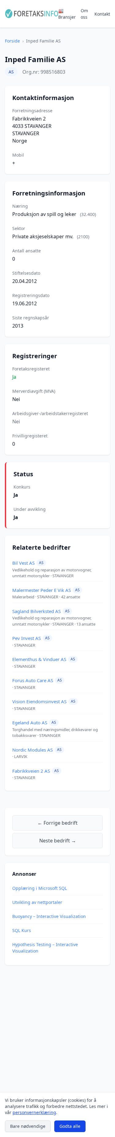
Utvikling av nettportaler (37, 902)
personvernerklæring (34, 1112)
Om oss (84, 14)
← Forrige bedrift (57, 822)
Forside (12, 41)
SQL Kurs (21, 930)
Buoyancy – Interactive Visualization (49, 916)
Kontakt (102, 14)
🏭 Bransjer (67, 14)
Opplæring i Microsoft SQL (39, 888)
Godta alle (69, 1126)
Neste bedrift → (57, 840)
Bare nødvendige (27, 1126)
